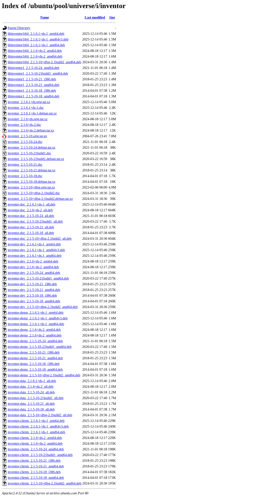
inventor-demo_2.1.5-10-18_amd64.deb (35, 369)
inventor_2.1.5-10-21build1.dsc (29, 153)
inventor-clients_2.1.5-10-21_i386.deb (34, 460)
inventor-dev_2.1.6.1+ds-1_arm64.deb (34, 244)
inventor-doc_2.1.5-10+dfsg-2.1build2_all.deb (40, 238)
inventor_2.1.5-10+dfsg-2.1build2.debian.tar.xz (40, 199)
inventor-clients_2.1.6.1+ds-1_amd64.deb (36, 432)
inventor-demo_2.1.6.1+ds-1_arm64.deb (35, 312)
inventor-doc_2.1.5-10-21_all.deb (31, 227)
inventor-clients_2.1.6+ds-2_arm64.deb (35, 438)
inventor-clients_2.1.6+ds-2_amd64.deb (35, 443)
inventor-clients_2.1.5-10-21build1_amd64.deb (40, 455)
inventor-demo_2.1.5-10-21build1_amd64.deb (40, 347)
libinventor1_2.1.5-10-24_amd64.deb (33, 68)
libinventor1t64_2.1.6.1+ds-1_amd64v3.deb (38, 39)
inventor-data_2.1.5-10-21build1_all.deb (35, 398)
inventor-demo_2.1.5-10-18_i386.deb (34, 364)
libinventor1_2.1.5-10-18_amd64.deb (33, 96)
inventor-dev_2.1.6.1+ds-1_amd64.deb (34, 255)
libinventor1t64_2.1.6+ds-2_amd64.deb (35, 56)
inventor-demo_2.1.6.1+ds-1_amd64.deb (36, 324)
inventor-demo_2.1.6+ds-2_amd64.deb (34, 335)
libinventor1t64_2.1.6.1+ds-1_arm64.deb (36, 33)
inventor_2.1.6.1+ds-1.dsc (26, 107)
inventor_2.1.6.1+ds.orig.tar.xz (29, 102)
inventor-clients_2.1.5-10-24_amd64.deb (36, 449)
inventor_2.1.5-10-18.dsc (25, 176)
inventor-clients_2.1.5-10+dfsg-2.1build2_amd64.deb (44, 483)
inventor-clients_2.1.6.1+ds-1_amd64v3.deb (38, 426)
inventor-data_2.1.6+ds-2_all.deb (30, 386)
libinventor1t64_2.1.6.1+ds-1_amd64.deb (36, 45)
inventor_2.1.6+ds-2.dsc (24, 125)
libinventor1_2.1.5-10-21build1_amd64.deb (38, 73)
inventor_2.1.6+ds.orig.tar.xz (27, 119)
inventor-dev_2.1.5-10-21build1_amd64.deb (38, 278)
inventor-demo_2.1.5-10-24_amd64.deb (35, 341)
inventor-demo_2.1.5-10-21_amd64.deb (35, 358)
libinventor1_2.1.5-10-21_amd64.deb (33, 85)
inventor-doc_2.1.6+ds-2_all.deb (30, 210)
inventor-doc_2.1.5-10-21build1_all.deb (35, 221)
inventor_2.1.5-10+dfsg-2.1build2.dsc (34, 193)
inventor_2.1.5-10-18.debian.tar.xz (31, 181)
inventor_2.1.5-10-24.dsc (25, 142)
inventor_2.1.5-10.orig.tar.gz (27, 136)
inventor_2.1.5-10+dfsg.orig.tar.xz (31, 187)
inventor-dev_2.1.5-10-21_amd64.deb (34, 290)
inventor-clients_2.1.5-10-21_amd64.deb (36, 466)
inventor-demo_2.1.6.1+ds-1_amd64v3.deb (38, 318)
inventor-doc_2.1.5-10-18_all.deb (31, 233)
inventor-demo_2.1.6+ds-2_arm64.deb (34, 329)
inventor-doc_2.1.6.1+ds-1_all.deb (31, 204)
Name (44, 17)
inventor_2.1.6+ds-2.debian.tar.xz (31, 130)
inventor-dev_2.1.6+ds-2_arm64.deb (33, 261)
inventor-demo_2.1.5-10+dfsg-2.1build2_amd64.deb (44, 375)
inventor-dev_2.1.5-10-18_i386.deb (32, 295)
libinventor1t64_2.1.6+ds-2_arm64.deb (35, 51)
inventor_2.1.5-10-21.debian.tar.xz (31, 170)
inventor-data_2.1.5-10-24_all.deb (31, 392)
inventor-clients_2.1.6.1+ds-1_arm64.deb (36, 421)
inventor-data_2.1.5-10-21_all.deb (31, 403)
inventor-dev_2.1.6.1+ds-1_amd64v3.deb (36, 250)
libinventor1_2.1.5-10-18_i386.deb (32, 90)
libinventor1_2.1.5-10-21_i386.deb (32, 79)
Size (112, 17)
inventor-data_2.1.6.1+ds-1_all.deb (32, 381)
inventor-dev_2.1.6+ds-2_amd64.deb (33, 267)
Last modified (95, 17)
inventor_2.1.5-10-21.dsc (25, 164)
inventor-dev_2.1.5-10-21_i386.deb (32, 284)
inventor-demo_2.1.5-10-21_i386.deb (34, 352)
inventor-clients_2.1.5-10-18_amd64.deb (36, 477)
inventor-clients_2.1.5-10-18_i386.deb (34, 472)
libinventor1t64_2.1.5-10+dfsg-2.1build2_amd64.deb (44, 62)
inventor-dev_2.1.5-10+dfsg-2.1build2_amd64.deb (43, 307)
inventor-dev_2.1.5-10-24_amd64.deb (34, 273)
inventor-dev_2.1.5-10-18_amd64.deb (34, 301)
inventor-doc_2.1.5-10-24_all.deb (31, 216)
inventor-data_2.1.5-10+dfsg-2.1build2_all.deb (40, 415)
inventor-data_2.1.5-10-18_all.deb (31, 409)
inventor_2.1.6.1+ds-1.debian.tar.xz (32, 113)
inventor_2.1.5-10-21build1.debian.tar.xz (36, 159)
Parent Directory (19, 28)
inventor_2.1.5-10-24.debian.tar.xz (31, 147)
